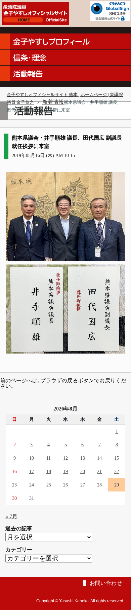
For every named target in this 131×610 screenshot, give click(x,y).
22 (116, 471)
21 (99, 471)
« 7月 (11, 516)
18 (48, 471)
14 (99, 458)
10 (31, 458)
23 (14, 484)
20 (82, 471)
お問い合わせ (106, 583)
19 (65, 471)
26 (65, 484)
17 (31, 471)
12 (65, 458)
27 (82, 484)
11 (48, 458)
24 (31, 484)
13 (82, 458)
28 (99, 484)
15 (116, 458)
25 (48, 484)
